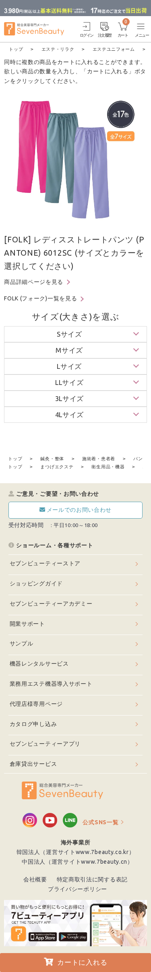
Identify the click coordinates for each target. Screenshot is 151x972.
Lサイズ (69, 366)
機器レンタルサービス (39, 663)
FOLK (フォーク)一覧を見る (40, 298)
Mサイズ (69, 350)
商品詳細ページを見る (33, 282)
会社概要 (35, 879)
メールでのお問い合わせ (79, 510)
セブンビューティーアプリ (45, 743)
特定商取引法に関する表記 (92, 879)
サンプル (21, 643)
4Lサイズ (69, 414)
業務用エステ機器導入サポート (51, 683)
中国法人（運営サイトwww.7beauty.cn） (77, 861)
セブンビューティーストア (45, 563)
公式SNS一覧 (100, 822)
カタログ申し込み (33, 724)
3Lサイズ (69, 398)
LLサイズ (69, 382)
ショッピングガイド (36, 583)
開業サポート (27, 623)
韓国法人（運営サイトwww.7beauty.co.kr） (76, 852)
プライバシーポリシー (77, 889)
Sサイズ (69, 334)
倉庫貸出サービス (33, 764)
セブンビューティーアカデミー (51, 603)
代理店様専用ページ (36, 704)
